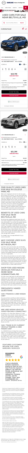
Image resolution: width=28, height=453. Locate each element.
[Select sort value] (25, 29)
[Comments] (25, 69)
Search (22, 22)
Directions (8, 7)
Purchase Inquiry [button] (14, 95)
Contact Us (18, 440)
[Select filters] (23, 28)
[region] (14, 84)
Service (21, 7)
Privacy (22, 440)
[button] (2, 8)
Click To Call (14, 92)
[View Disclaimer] (15, 69)
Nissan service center (6, 283)
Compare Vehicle (9, 106)
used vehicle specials (19, 263)
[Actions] (25, 57)
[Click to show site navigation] (25, 8)
